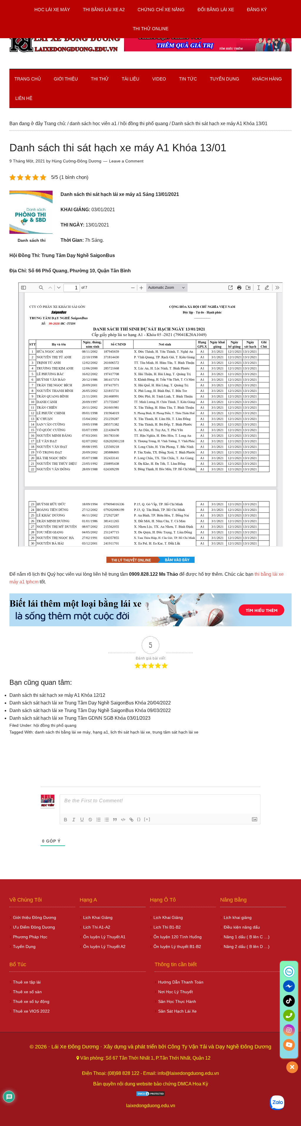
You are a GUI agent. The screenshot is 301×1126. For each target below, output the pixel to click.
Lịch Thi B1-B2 (167, 927)
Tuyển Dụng (24, 946)
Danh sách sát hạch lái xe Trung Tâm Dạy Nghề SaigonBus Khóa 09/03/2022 (90, 710)
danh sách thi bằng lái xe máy (63, 732)
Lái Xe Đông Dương (75, 1047)
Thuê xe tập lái (27, 982)
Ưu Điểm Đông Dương (34, 927)
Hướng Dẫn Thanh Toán (180, 982)
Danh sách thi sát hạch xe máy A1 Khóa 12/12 (57, 695)
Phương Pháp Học (30, 936)
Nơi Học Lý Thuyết (175, 991)
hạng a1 (100, 732)
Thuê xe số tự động (31, 1001)
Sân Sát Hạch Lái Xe (177, 1011)
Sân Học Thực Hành (177, 1001)
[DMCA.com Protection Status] (150, 1095)
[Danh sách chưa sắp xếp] (107, 819)
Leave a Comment (126, 161)
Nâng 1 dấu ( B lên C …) (247, 936)
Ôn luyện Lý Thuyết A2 (104, 946)
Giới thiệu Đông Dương (34, 917)
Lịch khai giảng (238, 917)
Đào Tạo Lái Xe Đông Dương (65, 44)
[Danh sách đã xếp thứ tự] (98, 819)
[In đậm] (65, 819)
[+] (147, 819)
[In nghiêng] (74, 819)
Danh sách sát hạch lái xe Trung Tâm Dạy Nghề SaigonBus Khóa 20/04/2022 (90, 702)
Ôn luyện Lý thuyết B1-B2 (177, 946)
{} (139, 819)
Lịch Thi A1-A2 (96, 927)
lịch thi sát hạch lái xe (130, 732)
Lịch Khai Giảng (98, 917)
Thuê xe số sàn (27, 991)
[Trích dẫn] (115, 819)
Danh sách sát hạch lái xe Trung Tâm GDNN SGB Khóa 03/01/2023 (79, 718)
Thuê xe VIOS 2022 (31, 1011)
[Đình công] (90, 819)
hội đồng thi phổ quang (55, 725)
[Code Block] (123, 819)
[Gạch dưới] (82, 819)
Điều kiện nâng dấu (242, 927)
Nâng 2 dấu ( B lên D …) (247, 946)
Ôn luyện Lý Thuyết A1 (104, 936)
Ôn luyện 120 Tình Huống (177, 936)
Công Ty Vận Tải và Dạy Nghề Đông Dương (219, 1047)
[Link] (131, 819)
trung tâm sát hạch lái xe (175, 732)
